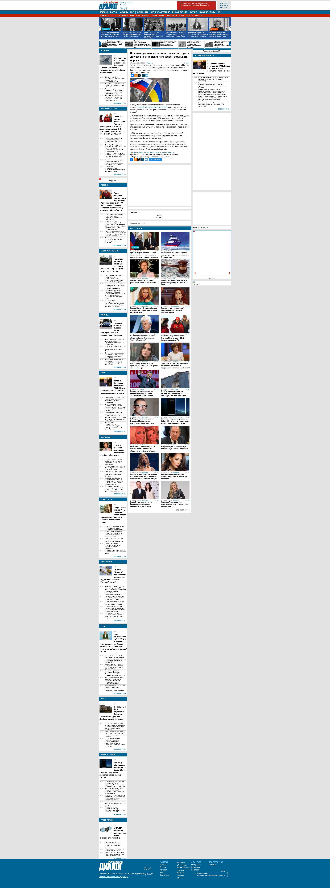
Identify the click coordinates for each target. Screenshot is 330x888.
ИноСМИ (145, 15)
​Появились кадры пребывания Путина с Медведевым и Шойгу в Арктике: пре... (116, 43)
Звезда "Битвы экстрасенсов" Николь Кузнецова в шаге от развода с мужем (115, 467)
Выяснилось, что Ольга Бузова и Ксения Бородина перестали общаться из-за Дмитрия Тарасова (143, 448)
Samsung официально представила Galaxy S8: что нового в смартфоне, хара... (168, 43)
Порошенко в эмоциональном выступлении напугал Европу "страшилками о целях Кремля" (113, 426)
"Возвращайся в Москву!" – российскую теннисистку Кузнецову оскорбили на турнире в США (114, 666)
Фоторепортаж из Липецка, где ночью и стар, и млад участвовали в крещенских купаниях (115, 734)
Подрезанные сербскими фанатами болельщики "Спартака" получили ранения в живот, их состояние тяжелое (114, 680)
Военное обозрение (160, 12)
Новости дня (171, 152)
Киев (132, 15)
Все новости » (120, 103)
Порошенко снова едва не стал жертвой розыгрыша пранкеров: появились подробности (114, 355)
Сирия (161, 15)
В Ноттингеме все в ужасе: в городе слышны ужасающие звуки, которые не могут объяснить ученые (115, 797)
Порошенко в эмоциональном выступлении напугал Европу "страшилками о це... (142, 44)
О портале (196, 864)
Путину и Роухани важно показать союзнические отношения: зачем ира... (110, 34)
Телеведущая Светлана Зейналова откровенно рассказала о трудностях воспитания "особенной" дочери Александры (114, 481)
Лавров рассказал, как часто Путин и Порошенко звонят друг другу (115, 419)
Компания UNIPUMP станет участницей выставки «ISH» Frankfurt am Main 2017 (115, 854)
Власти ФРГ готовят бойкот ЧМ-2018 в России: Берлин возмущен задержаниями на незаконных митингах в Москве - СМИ (115, 659)
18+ (219, 12)
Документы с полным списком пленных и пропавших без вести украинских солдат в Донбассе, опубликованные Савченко (115, 742)
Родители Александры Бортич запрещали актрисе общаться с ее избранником (174, 504)
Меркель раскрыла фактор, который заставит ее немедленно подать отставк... (194, 44)
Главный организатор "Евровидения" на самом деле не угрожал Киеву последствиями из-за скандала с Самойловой (212, 98)
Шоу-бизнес (145, 278)
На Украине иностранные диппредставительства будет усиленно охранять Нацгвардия (114, 362)
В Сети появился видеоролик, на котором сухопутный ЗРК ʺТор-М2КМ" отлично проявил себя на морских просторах (115, 303)
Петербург (123, 15)
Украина (124, 12)
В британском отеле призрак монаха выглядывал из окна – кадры (115, 803)
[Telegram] (146, 75)
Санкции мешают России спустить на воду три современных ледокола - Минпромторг (114, 217)
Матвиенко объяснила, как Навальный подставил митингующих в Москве (219, 34)
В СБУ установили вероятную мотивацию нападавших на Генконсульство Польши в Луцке (115, 349)
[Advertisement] (177, 90)
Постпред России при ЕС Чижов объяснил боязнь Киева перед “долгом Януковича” (113, 240)
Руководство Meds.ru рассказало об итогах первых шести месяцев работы (113, 844)
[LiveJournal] (143, 75)
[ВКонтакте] (132, 75)
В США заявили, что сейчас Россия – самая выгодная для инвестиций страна (114, 603)
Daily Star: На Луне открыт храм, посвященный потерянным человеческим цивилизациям (114, 791)
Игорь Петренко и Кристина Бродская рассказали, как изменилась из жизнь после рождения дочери (141, 505)
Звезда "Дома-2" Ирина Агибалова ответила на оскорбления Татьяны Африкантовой (113, 462)
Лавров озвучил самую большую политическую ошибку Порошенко (195, 4)
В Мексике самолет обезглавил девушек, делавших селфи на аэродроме (112, 546)
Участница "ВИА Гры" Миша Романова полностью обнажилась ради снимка (114, 528)
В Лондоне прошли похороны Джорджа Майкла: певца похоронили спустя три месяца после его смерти (115, 489)
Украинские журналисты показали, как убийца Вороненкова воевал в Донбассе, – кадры (113, 140)
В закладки (155, 159)
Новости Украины (161, 152)
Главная (104, 12)
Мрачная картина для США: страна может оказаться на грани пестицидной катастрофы (114, 400)
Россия (113, 12)
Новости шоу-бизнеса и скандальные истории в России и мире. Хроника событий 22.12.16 (113, 91)
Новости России (138, 152)
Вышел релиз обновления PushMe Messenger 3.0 (114, 849)
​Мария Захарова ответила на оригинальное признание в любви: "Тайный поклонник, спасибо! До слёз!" (115, 233)
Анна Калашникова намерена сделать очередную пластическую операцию (174, 476)
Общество (153, 152)
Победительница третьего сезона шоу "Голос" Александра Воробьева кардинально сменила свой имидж (143, 476)
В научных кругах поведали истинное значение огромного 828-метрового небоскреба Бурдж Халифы (115, 784)
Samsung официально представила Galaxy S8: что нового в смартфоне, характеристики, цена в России (175, 421)
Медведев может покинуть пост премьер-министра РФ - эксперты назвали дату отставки (115, 155)
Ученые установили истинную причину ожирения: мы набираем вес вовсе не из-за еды (115, 809)
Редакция (195, 867)
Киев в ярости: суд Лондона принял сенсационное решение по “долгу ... (153, 35)
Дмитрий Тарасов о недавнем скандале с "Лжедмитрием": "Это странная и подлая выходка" (115, 673)
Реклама (212, 864)
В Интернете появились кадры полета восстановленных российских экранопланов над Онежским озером (114, 279)
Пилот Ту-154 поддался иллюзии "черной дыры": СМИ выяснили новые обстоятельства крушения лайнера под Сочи (115, 148)
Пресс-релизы (171, 15)
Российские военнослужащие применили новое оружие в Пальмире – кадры (115, 169)
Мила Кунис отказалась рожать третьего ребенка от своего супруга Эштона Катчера (115, 474)
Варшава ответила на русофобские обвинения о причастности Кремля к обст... (221, 44)
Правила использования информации (113, 877)
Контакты (195, 869)
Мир (132, 12)
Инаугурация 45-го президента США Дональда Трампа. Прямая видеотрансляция (115, 79)
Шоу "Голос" (199, 15)
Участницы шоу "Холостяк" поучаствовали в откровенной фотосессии (114, 540)
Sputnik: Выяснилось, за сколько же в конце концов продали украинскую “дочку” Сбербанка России (115, 609)
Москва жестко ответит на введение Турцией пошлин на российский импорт (114, 597)
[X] (139, 75)
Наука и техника (207, 12)
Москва (114, 15)
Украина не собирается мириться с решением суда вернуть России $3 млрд (114, 414)
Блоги (181, 15)
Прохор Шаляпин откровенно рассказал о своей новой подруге (143, 281)
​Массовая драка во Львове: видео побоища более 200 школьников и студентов (211, 104)
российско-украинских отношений (153, 107)
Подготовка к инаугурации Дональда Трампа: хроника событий (115, 85)
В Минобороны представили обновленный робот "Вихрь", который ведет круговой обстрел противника (115, 286)
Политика (146, 152)
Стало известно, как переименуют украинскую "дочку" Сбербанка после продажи (114, 615)
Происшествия (179, 12)
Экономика (142, 12)
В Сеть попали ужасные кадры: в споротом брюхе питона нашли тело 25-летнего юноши (114, 534)
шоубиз (193, 12)
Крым (138, 15)
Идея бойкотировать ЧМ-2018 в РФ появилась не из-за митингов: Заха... (198, 34)
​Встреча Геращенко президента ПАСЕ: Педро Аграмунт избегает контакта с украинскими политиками (211, 68)
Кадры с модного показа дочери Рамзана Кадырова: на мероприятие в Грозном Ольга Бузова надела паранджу (115, 726)
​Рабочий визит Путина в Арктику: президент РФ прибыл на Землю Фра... (175, 34)
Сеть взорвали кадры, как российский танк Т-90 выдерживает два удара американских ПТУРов (114, 162)
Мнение (154, 15)
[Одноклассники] (136, 75)
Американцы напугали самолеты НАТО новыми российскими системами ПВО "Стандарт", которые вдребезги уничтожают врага (115, 294)
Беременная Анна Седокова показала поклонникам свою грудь (115, 551)
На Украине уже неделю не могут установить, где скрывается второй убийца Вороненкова (115, 342)
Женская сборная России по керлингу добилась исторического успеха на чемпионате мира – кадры (115, 688)
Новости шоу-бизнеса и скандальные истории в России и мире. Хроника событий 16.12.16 (113, 98)
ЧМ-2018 (189, 15)
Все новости (104, 15)
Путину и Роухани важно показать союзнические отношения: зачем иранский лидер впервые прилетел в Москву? (115, 407)
